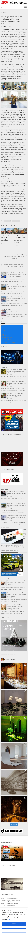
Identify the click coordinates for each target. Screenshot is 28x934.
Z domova (4, 12)
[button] (14, 635)
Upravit (14, 927)
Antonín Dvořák (8, 220)
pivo (18, 220)
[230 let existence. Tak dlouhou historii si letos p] (14, 782)
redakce (5, 26)
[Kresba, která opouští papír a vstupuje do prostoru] (14, 756)
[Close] (26, 909)
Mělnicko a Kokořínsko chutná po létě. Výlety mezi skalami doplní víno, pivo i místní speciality (19, 239)
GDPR (8, 919)
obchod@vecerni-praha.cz (13, 902)
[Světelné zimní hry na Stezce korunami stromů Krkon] (14, 809)
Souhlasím (14, 923)
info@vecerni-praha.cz (12, 898)
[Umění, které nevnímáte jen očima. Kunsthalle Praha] (14, 703)
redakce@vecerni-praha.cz (13, 900)
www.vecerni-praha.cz (12, 903)
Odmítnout (14, 931)
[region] (14, 921)
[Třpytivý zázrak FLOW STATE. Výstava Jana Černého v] (14, 729)
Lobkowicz (14, 220)
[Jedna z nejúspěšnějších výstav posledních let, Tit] (14, 676)
